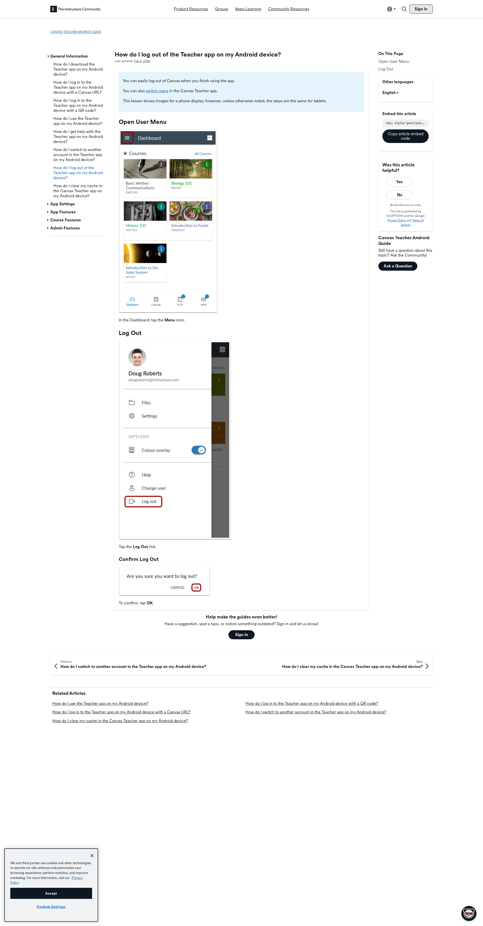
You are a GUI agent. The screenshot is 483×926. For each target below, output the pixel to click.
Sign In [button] (241, 634)
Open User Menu (393, 61)
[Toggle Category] (48, 56)
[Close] (92, 855)
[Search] (404, 9)
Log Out (385, 69)
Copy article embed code (405, 136)
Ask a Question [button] (398, 266)
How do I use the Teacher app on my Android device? (100, 703)
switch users (157, 90)
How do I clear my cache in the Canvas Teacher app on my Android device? (120, 720)
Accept (51, 893)
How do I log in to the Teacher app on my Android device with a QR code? (312, 703)
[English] (75, 9)
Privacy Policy (396, 220)
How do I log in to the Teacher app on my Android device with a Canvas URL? (121, 712)
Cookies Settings (51, 907)
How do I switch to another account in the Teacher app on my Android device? (316, 712)
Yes (399, 181)
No (399, 194)
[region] (51, 885)
